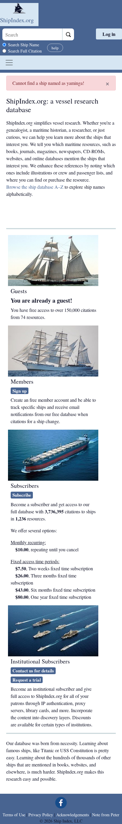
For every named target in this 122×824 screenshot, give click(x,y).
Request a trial (26, 680)
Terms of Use (14, 814)
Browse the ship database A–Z (34, 187)
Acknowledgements (72, 814)
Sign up (19, 391)
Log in (108, 34)
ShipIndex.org (17, 20)
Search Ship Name (23, 44)
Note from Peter (105, 814)
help (55, 47)
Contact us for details (33, 670)
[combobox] (32, 34)
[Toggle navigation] (9, 62)
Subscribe (21, 495)
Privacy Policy (40, 814)
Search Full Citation (25, 51)
